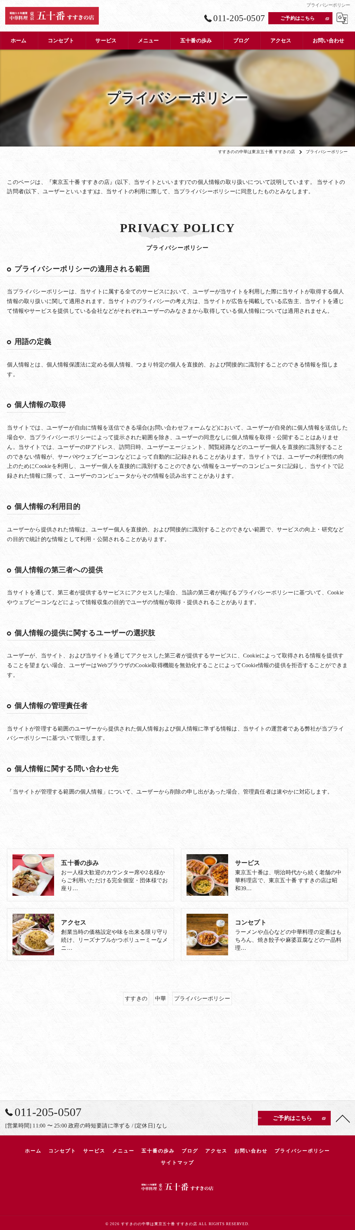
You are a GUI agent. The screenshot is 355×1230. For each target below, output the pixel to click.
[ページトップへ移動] (343, 1118)
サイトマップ (177, 1162)
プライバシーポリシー (202, 998)
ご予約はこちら (297, 18)
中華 (160, 998)
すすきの (136, 998)
